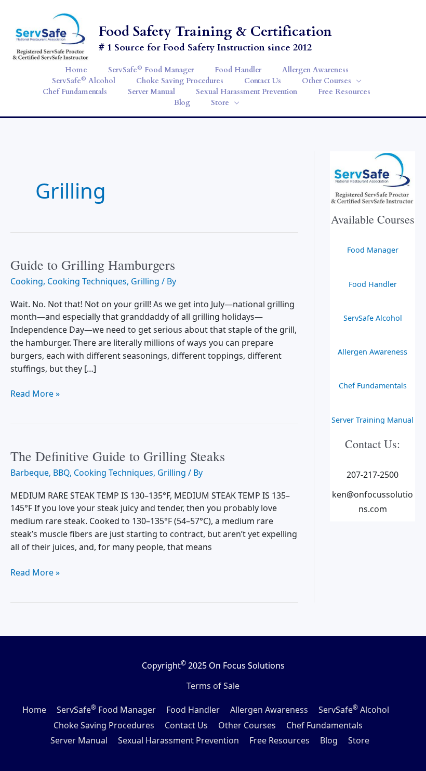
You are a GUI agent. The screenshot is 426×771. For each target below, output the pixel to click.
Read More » (35, 393)
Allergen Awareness (372, 352)
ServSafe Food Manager (106, 709)
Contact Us (186, 725)
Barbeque (29, 472)
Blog (329, 740)
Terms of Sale (213, 685)
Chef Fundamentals (373, 385)
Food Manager (372, 250)
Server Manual (79, 740)
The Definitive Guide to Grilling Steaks (117, 456)
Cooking (26, 281)
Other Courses (247, 725)
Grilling (145, 281)
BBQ (61, 472)
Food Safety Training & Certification (215, 31)
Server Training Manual (372, 420)
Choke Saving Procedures (104, 725)
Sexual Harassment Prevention (178, 740)
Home (34, 709)
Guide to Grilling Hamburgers (92, 264)
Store (358, 740)
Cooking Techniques (87, 281)
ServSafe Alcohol (372, 318)
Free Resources (279, 740)
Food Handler (373, 284)
